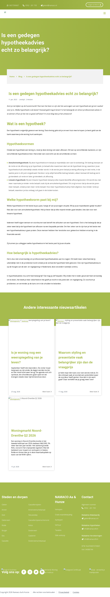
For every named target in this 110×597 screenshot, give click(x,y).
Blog (20, 76)
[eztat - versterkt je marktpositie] (97, 571)
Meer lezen (46, 392)
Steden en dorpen (15, 497)
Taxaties (58, 530)
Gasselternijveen (34, 504)
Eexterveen (32, 530)
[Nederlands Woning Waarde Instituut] (50, 571)
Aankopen (59, 520)
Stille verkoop (60, 535)
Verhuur (58, 525)
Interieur (61, 321)
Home (12, 76)
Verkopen (58, 509)
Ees (3, 535)
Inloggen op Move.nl (93, 5)
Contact (87, 497)
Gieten (4, 504)
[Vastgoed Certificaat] (75, 571)
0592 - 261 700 (31, 5)
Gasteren (32, 535)
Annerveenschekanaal (36, 510)
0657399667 (14, 5)
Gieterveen (6, 520)
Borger (4, 530)
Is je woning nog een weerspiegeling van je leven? (27, 357)
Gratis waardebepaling (63, 514)
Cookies (76, 592)
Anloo (30, 525)
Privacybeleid (64, 592)
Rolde (4, 525)
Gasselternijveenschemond (38, 520)
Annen (4, 510)
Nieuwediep (32, 515)
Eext (3, 515)
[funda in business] (19, 571)
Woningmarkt (15, 321)
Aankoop (25, 321)
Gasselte (5, 541)
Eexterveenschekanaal (37, 541)
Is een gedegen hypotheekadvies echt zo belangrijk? (49, 76)
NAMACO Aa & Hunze (65, 499)
